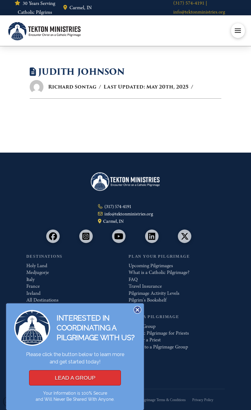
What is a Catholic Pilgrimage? (159, 272)
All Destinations (42, 300)
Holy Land (36, 265)
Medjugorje (37, 272)
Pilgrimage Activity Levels (154, 293)
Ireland (33, 293)
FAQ (133, 279)
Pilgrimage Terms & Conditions (163, 400)
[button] (238, 30)
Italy (30, 279)
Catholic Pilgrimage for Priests (159, 333)
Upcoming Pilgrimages (151, 265)
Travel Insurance (145, 286)
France (33, 286)
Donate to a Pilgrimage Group (158, 347)
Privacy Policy (202, 400)
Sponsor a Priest (145, 339)
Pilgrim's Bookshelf (148, 300)
